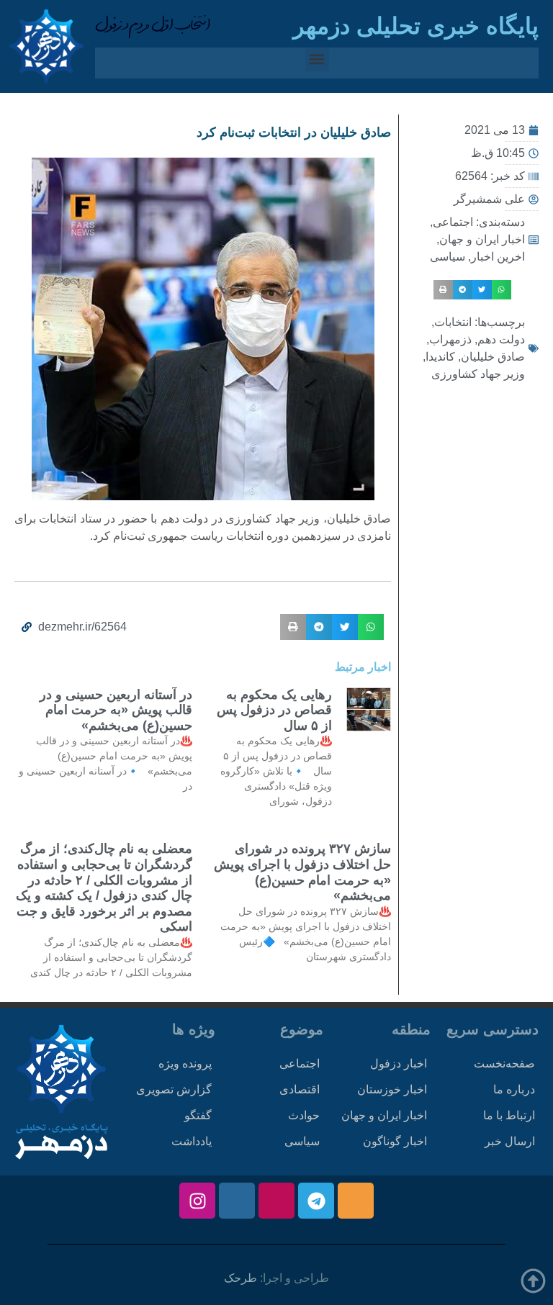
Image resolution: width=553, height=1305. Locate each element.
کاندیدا (440, 357)
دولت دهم (501, 339)
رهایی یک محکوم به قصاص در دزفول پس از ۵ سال (274, 710)
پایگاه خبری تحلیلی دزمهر (416, 26)
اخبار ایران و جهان (482, 239)
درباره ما (514, 1089)
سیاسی (447, 256)
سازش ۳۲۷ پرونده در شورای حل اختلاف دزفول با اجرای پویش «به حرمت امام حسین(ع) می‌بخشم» (302, 872)
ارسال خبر (510, 1141)
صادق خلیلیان (493, 357)
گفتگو (198, 1115)
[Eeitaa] (356, 1201)
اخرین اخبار (498, 256)
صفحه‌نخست (504, 1063)
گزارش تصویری (174, 1089)
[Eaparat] (276, 1201)
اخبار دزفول (398, 1063)
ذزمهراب (450, 339)
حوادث (304, 1115)
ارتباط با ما (509, 1115)
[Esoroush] (237, 1201)
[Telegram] (316, 1201)
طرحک (240, 1278)
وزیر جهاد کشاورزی (478, 374)
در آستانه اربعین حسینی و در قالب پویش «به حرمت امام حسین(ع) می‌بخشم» (116, 710)
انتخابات (453, 322)
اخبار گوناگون (395, 1141)
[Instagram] (197, 1201)
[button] (317, 59)
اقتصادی (299, 1089)
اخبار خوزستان (392, 1089)
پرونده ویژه (185, 1063)
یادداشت (191, 1141)
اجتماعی (453, 222)
